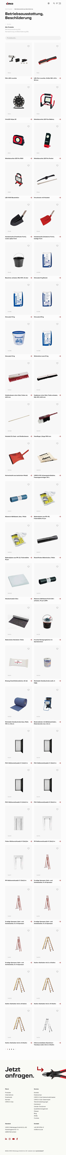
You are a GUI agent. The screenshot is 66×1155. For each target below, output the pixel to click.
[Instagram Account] (9, 1139)
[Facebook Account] (17, 1139)
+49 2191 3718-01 (39, 1127)
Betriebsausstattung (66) (12, 29)
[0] (56, 3)
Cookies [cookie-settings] (36, 1118)
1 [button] (7, 1049)
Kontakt (36, 1092)
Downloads (8, 1097)
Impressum (37, 1104)
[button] (5, 1049)
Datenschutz (38, 1095)
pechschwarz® (40, 1151)
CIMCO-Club (9, 1102)
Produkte (8, 1092)
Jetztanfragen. (19, 1072)
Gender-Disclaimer (40, 1106)
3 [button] (11, 1049)
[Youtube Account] (13, 1139)
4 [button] (13, 1049)
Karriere (7, 1099)
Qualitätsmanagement (41, 1109)
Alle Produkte (8, 9)
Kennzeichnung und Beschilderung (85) (17, 31)
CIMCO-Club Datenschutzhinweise (44, 1097)
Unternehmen (9, 1095)
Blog (35, 1113)
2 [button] (9, 1049)
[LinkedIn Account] (6, 1139)
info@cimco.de (38, 1129)
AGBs (36, 1116)
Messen (36, 1111)
